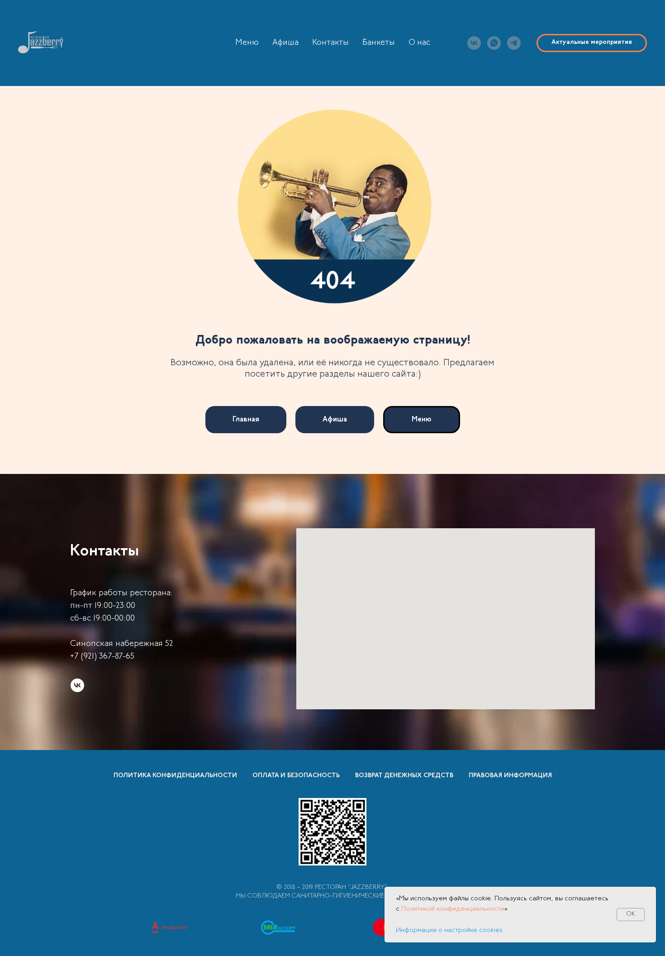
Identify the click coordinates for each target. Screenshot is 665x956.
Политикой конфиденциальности (452, 909)
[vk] (474, 43)
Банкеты (378, 43)
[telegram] (514, 43)
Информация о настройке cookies (449, 930)
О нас (419, 43)
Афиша (285, 43)
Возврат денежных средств (404, 776)
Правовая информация (510, 776)
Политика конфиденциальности (175, 776)
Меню (247, 43)
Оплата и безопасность (296, 776)
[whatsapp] (494, 43)
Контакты (330, 43)
